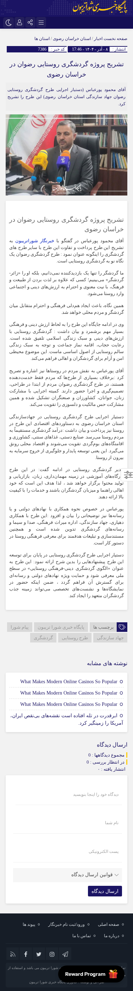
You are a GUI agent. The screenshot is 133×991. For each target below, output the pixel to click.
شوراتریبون (26, 240)
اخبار (98, 38)
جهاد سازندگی (110, 637)
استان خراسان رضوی (72, 38)
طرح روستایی (75, 637)
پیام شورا (20, 627)
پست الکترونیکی (103, 851)
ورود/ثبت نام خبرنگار (66, 924)
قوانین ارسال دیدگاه (92, 874)
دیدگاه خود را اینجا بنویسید (95, 794)
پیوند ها (29, 924)
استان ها (42, 38)
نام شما (111, 823)
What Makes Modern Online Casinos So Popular (68, 681)
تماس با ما (81, 935)
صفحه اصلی (108, 924)
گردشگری (43, 637)
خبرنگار (47, 240)
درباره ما (111, 935)
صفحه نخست (114, 38)
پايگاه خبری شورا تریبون (61, 627)
